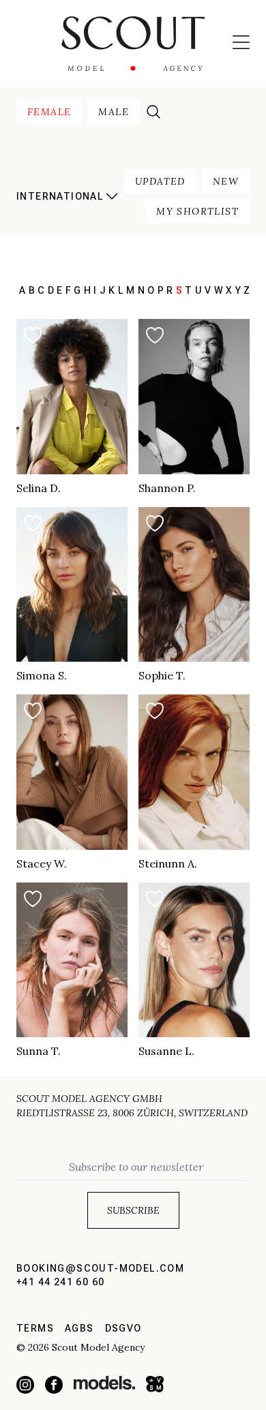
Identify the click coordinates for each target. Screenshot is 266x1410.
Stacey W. (41, 863)
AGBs (79, 1328)
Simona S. (41, 675)
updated (160, 181)
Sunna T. (38, 1051)
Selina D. (38, 488)
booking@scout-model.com (100, 1268)
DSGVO (123, 1328)
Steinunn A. (167, 863)
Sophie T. (162, 675)
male (113, 112)
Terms (35, 1328)
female (49, 112)
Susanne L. (166, 1051)
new (226, 181)
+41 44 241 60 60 (60, 1281)
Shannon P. (167, 488)
